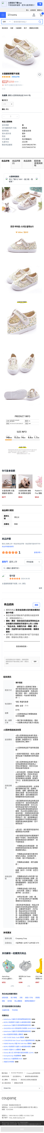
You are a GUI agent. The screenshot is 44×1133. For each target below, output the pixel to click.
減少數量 (17, 116)
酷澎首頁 (5, 28)
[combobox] (33, 561)
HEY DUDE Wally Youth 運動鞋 (14, 1037)
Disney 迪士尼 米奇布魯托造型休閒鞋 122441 (19, 1053)
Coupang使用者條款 (33, 1072)
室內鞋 (9, 1001)
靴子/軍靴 (14, 998)
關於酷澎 (5, 1072)
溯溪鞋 (37, 998)
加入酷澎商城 (6, 1082)
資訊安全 (14, 1079)
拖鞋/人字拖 (29, 998)
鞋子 (25, 28)
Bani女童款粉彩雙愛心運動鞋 (13, 1034)
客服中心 (40, 10)
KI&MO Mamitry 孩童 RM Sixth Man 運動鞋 (18, 1043)
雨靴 (3, 1001)
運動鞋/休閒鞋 (33, 28)
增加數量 (4, 116)
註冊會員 (33, 10)
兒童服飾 (19, 28)
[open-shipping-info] (21, 95)
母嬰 (11, 28)
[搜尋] (40, 21)
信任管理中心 (17, 1076)
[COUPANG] (9, 1099)
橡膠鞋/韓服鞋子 (30, 1001)
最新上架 (13, 562)
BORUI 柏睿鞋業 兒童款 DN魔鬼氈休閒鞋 (17, 1022)
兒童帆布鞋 (5, 1010)
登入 (27, 10)
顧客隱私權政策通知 (31, 1076)
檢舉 (35, 661)
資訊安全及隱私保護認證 (29, 1079)
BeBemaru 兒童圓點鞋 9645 (13, 1059)
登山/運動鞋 (18, 1001)
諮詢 (36, 605)
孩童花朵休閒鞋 (9, 1062)
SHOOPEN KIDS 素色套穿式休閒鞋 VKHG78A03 (20, 1028)
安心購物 (5, 1079)
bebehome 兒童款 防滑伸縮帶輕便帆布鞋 (17, 1019)
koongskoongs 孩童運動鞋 (12, 1056)
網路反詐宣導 (18, 1082)
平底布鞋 (15, 1010)
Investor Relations (17, 1072)
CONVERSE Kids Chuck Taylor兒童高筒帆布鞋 (19, 1040)
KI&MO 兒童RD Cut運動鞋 (12, 1050)
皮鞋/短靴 (5, 998)
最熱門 (5, 562)
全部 (4, 22)
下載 (39, 4)
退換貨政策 (5, 1076)
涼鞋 (21, 998)
